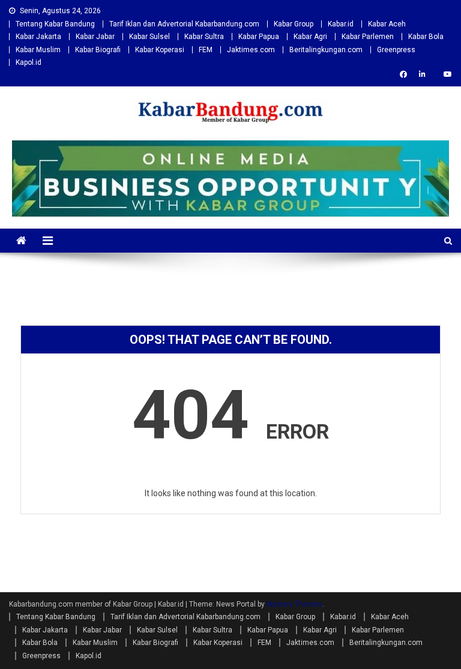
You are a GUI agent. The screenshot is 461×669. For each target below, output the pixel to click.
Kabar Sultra (204, 36)
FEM (205, 50)
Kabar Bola (426, 36)
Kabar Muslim (38, 50)
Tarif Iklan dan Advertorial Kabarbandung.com (184, 24)
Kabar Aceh (387, 24)
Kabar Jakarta (38, 36)
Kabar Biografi (98, 50)
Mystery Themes (294, 604)
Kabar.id (341, 24)
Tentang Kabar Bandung (55, 24)
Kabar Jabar (95, 36)
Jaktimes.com (251, 50)
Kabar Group (293, 24)
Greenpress (396, 50)
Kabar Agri (310, 36)
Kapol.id (28, 62)
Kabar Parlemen (368, 36)
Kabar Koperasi (159, 50)
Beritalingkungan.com (326, 50)
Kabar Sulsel (149, 36)
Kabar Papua (258, 36)
